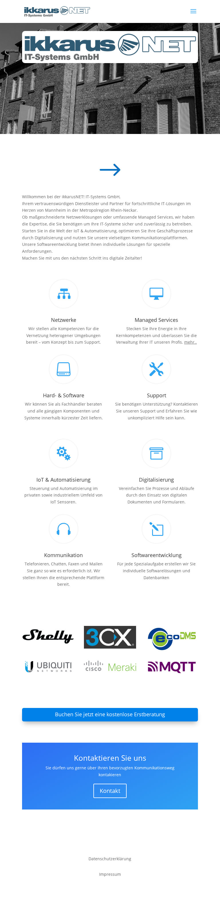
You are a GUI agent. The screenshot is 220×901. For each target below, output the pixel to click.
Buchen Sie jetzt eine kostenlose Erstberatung (110, 714)
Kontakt (110, 791)
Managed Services (156, 319)
